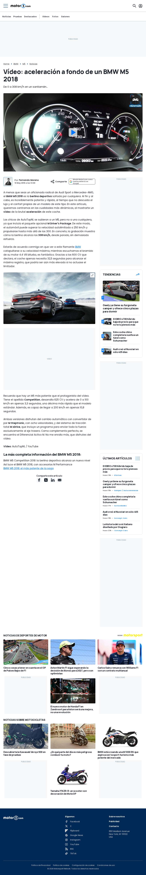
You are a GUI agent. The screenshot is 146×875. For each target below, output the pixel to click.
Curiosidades (120, 506)
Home (6, 64)
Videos (45, 16)
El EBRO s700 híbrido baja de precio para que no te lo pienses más (120, 469)
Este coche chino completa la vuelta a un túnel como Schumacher (119, 499)
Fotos (55, 16)
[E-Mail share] (59, 480)
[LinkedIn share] (52, 480)
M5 (24, 64)
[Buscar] (134, 6)
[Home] (20, 5)
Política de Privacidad (40, 865)
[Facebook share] (39, 480)
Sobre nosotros (117, 816)
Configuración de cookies (83, 865)
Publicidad (114, 821)
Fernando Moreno (29, 180)
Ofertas (117, 475)
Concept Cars (120, 518)
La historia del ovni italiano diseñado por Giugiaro (117, 526)
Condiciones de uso (106, 865)
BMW (16, 64)
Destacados (30, 16)
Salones (65, 16)
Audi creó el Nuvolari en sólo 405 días (120, 513)
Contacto (114, 826)
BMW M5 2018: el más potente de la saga (28, 468)
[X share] (46, 480)
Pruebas (17, 16)
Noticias (6, 16)
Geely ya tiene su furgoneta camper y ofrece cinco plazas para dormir (119, 484)
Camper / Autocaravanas (126, 490)
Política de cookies (61, 865)
